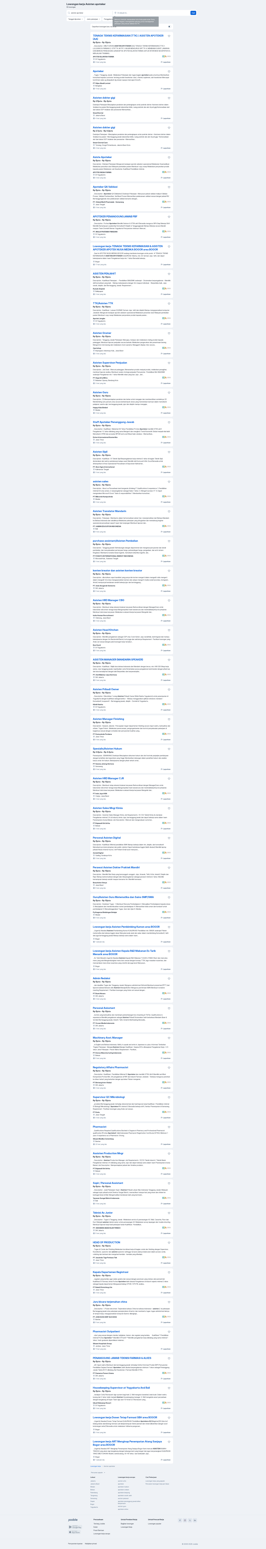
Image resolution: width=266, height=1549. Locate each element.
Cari (193, 13)
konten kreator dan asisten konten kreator (117, 570)
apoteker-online (123, 1509)
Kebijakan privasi (91, 1544)
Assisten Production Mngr (108, 1153)
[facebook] (180, 1520)
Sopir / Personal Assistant (108, 1183)
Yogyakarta (94, 1507)
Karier (96, 1527)
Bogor (92, 1504)
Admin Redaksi (101, 978)
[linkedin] (195, 1520)
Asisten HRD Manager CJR (108, 778)
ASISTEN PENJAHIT (104, 273)
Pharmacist (99, 1126)
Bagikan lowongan (127, 1524)
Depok (92, 1501)
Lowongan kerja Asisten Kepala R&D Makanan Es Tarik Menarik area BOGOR (124, 952)
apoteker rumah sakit (125, 1495)
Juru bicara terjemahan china (110, 1301)
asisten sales (100, 481)
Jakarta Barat (95, 1484)
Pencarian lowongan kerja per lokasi (157, 1484)
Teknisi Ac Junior (103, 1212)
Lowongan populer (154, 1524)
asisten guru (122, 1506)
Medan (92, 1487)
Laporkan (167, 62)
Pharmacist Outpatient (106, 1331)
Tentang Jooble (99, 1524)
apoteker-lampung (124, 1492)
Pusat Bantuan (99, 1530)
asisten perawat (123, 1498)
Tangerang (93, 1495)
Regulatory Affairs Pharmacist (110, 1067)
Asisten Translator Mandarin (109, 511)
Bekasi (92, 1490)
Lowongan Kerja (126, 1527)
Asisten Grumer (102, 332)
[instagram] (185, 1520)
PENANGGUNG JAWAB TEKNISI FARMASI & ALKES (122, 1358)
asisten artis (122, 1481)
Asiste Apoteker (102, 157)
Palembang (94, 1492)
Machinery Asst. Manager (108, 1037)
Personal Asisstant (104, 1007)
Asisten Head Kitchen (105, 629)
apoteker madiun (123, 1487)
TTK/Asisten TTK (103, 303)
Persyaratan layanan (75, 1544)
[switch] (169, 27)
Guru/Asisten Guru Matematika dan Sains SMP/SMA (123, 897)
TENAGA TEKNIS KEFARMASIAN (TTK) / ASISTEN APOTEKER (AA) (128, 37)
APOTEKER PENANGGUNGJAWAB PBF (115, 216)
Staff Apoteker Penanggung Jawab (113, 422)
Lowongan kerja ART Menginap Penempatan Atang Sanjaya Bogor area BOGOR (127, 1443)
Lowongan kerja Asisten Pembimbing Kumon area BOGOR (126, 926)
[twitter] (190, 1520)
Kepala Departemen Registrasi (110, 1272)
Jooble (195, 1544)
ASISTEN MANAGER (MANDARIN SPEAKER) (118, 659)
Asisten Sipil (100, 451)
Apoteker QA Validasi (105, 186)
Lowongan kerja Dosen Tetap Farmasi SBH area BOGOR (125, 1417)
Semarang (93, 1498)
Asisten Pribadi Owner (106, 689)
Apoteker (98, 71)
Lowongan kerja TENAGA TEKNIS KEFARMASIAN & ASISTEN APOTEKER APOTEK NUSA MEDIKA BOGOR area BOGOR (128, 248)
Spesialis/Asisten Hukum (107, 748)
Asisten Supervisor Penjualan (110, 362)
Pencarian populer (97, 1472)
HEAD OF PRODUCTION (106, 1242)
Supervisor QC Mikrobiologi (109, 1097)
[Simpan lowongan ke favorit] (169, 36)
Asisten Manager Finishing (108, 718)
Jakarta (92, 1481)
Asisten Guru (100, 392)
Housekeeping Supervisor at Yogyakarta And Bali (121, 1387)
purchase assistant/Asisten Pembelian (115, 540)
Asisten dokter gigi (104, 97)
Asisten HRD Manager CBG (108, 600)
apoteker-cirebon (123, 1490)
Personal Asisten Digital (107, 837)
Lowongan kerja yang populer (155, 1481)
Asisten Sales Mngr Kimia (108, 808)
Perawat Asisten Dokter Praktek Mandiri (116, 867)
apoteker (121, 1484)
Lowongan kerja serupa (102, 1534)
